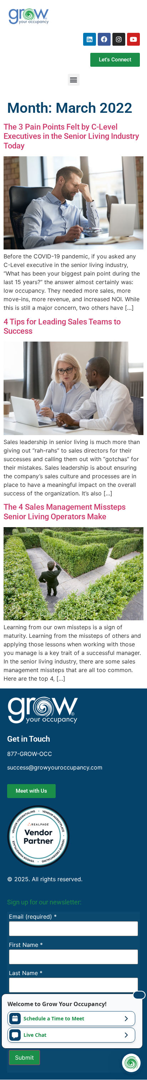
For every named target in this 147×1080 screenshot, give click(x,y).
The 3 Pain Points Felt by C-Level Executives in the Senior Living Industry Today (71, 136)
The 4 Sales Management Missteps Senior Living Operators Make (65, 512)
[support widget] (131, 1062)
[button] (74, 80)
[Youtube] (133, 39)
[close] (139, 995)
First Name (26, 945)
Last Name (25, 973)
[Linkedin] (89, 39)
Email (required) (33, 916)
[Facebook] (104, 39)
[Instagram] (118, 39)
